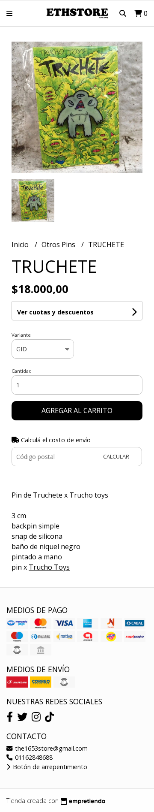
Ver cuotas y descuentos (55, 312)
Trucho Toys (49, 567)
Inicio (21, 244)
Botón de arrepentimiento (49, 767)
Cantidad (22, 371)
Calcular (116, 456)
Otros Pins (59, 244)
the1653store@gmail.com (50, 748)
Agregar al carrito (77, 410)
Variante (21, 335)
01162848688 (33, 757)
